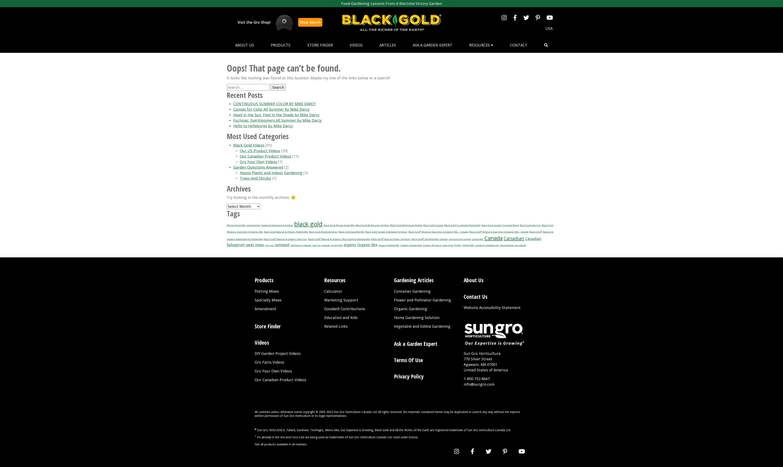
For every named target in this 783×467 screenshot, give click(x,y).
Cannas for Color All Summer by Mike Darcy (271, 109)
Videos (356, 45)
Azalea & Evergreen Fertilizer (277, 225)
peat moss (447, 245)
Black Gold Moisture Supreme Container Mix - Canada (499, 231)
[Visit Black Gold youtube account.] (549, 17)
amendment (253, 225)
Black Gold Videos (248, 145)
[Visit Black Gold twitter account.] (526, 17)
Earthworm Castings (301, 245)
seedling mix (492, 245)
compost (282, 244)
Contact (518, 45)
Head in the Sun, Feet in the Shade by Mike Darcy (276, 114)
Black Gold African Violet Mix (339, 225)
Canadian (514, 238)
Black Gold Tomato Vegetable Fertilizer (386, 231)
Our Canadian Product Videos (265, 156)
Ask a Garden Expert (432, 45)
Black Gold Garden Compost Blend (500, 225)
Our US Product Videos (260, 150)
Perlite (457, 245)
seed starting (507, 245)
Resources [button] (480, 45)
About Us (244, 45)
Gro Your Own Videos (258, 161)
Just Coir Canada (321, 245)
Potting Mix (468, 245)
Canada (493, 238)
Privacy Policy (409, 376)
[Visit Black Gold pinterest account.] (537, 17)
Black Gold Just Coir (530, 225)
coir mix (269, 245)
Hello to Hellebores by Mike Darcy (263, 125)
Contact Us (475, 296)
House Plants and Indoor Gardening (271, 172)
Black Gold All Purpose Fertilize (372, 225)
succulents (520, 245)
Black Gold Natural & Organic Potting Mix (286, 231)
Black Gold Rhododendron (323, 231)
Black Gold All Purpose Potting (406, 225)
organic (350, 244)
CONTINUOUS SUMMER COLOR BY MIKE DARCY (274, 103)
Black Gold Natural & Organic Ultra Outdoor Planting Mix (339, 239)
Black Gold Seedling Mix (351, 231)
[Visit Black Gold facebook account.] (515, 17)
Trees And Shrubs (255, 178)
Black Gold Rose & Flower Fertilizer (390, 239)
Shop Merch (310, 22)
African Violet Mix (236, 225)
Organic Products (432, 245)
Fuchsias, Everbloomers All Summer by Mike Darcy (277, 120)
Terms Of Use (408, 360)
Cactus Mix (477, 239)
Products (280, 45)
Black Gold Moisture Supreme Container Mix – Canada (438, 231)
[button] (546, 45)
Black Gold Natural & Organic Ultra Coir (285, 239)
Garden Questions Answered (258, 167)
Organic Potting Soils (411, 245)
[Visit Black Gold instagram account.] (504, 17)
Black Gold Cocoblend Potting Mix (462, 225)
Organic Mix (367, 244)
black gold (308, 224)
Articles (387, 45)
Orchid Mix (337, 245)
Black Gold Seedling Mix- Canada (429, 239)
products (480, 245)
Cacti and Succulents (460, 239)
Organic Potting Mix (388, 245)
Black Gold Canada (433, 225)
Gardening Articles (414, 280)
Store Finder (320, 45)
